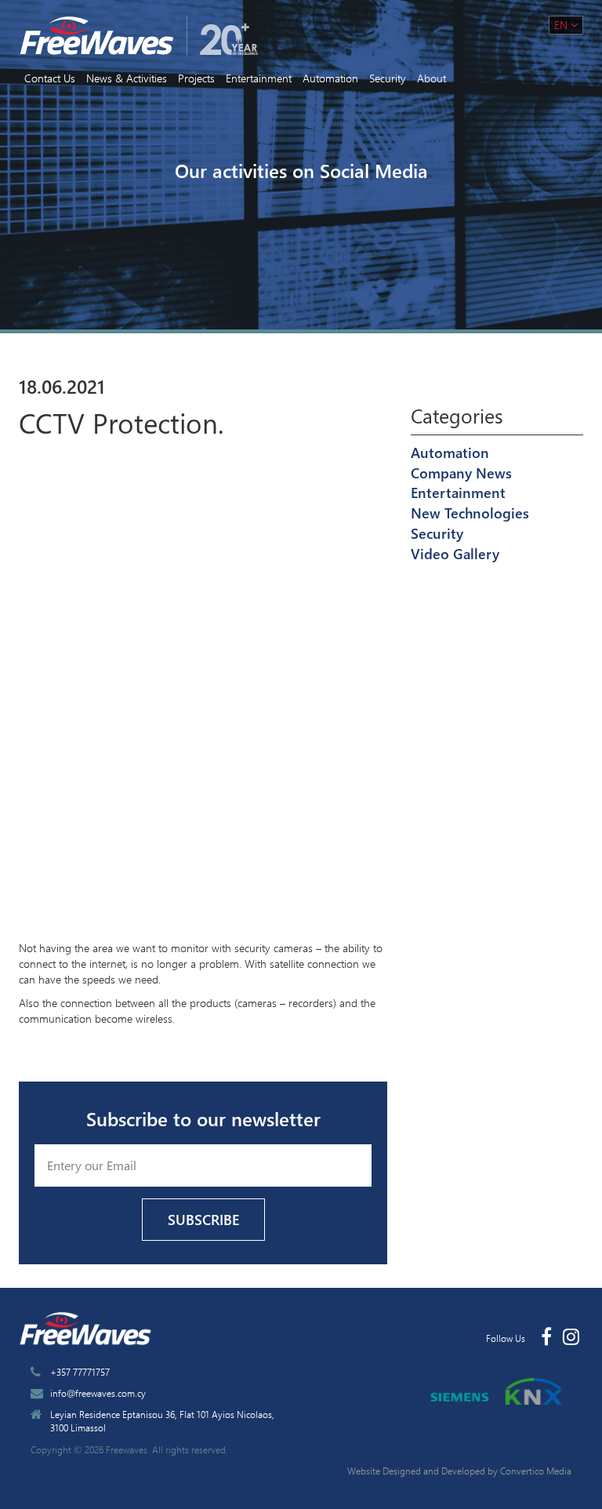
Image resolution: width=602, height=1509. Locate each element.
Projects (196, 78)
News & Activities (126, 78)
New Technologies (470, 513)
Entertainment (259, 78)
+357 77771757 (80, 1371)
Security (387, 78)
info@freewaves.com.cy (98, 1393)
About (431, 78)
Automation (330, 78)
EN (562, 24)
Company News (461, 473)
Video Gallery (455, 553)
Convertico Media (535, 1470)
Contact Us (49, 78)
